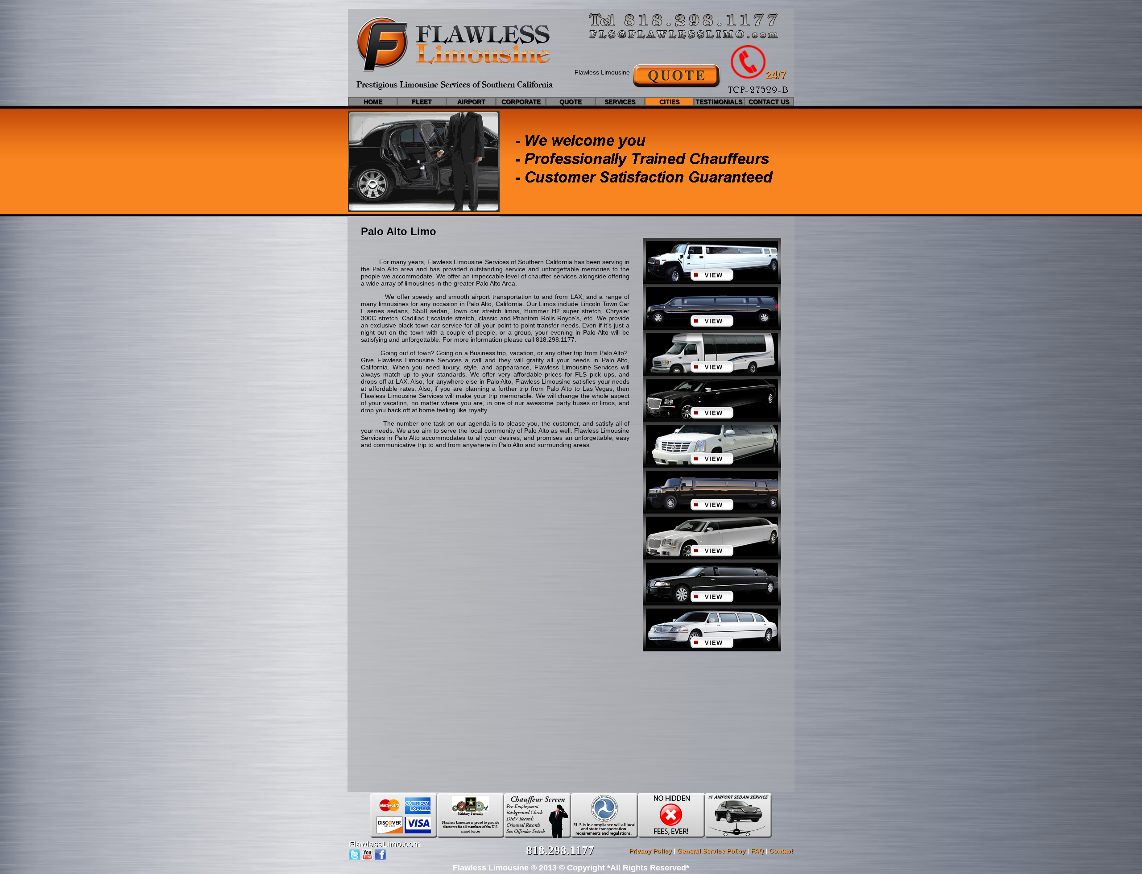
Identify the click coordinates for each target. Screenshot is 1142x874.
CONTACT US (769, 101)
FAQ (757, 850)
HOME (373, 101)
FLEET (422, 101)
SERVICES (619, 101)
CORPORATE (521, 101)
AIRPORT (471, 101)
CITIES (669, 101)
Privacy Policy (650, 850)
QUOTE (570, 101)
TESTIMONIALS (718, 101)
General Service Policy (711, 850)
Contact (781, 850)
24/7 (775, 75)
